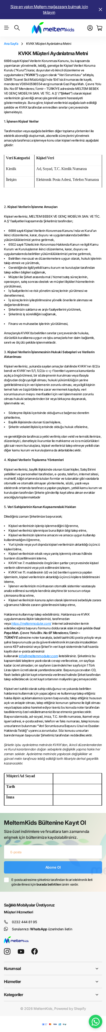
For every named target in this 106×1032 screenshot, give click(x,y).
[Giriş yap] (90, 28)
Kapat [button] (100, 9)
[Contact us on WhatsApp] (95, 1021)
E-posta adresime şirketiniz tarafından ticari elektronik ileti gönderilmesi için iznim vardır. (51, 882)
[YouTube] (21, 951)
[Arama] (17, 27)
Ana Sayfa (11, 44)
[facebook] (34, 951)
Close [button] (53, 968)
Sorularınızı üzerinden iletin (42, 929)
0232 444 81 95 (24, 922)
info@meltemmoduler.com (38, 656)
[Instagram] (7, 951)
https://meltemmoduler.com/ (31, 623)
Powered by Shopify (70, 1008)
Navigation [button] (6, 27)
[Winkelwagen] (99, 28)
